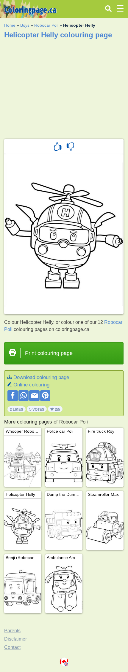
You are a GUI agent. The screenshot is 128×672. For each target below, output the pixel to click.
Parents (12, 630)
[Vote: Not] (70, 147)
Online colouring (31, 385)
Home (9, 25)
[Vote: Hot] (57, 147)
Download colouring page (41, 377)
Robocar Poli (46, 25)
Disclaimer (15, 638)
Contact (12, 647)
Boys (24, 25)
